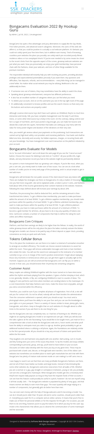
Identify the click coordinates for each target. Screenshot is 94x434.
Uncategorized (35, 34)
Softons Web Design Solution (44, 421)
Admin (14, 34)
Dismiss (76, 431)
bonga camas (22, 255)
